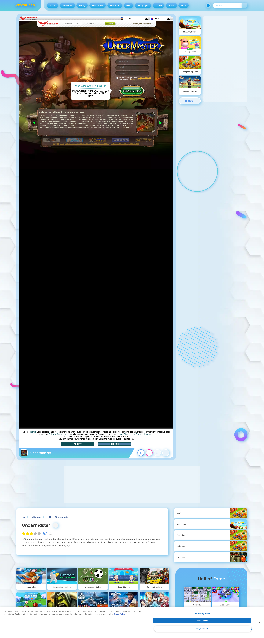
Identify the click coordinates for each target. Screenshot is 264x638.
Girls (129, 5)
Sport (171, 5)
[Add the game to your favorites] (55, 525)
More (183, 5)
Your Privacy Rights (202, 613)
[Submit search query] (245, 5)
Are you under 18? (203, 629)
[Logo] (25, 5)
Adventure (67, 5)
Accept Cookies (201, 620)
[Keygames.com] (23, 517)
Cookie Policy (119, 614)
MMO (48, 517)
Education (114, 5)
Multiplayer (143, 5)
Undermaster (62, 517)
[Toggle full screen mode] (165, 452)
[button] (208, 5)
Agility (82, 5)
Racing (158, 5)
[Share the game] (157, 452)
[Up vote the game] (141, 452)
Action (52, 5)
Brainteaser (97, 5)
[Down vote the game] (149, 452)
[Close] (260, 622)
